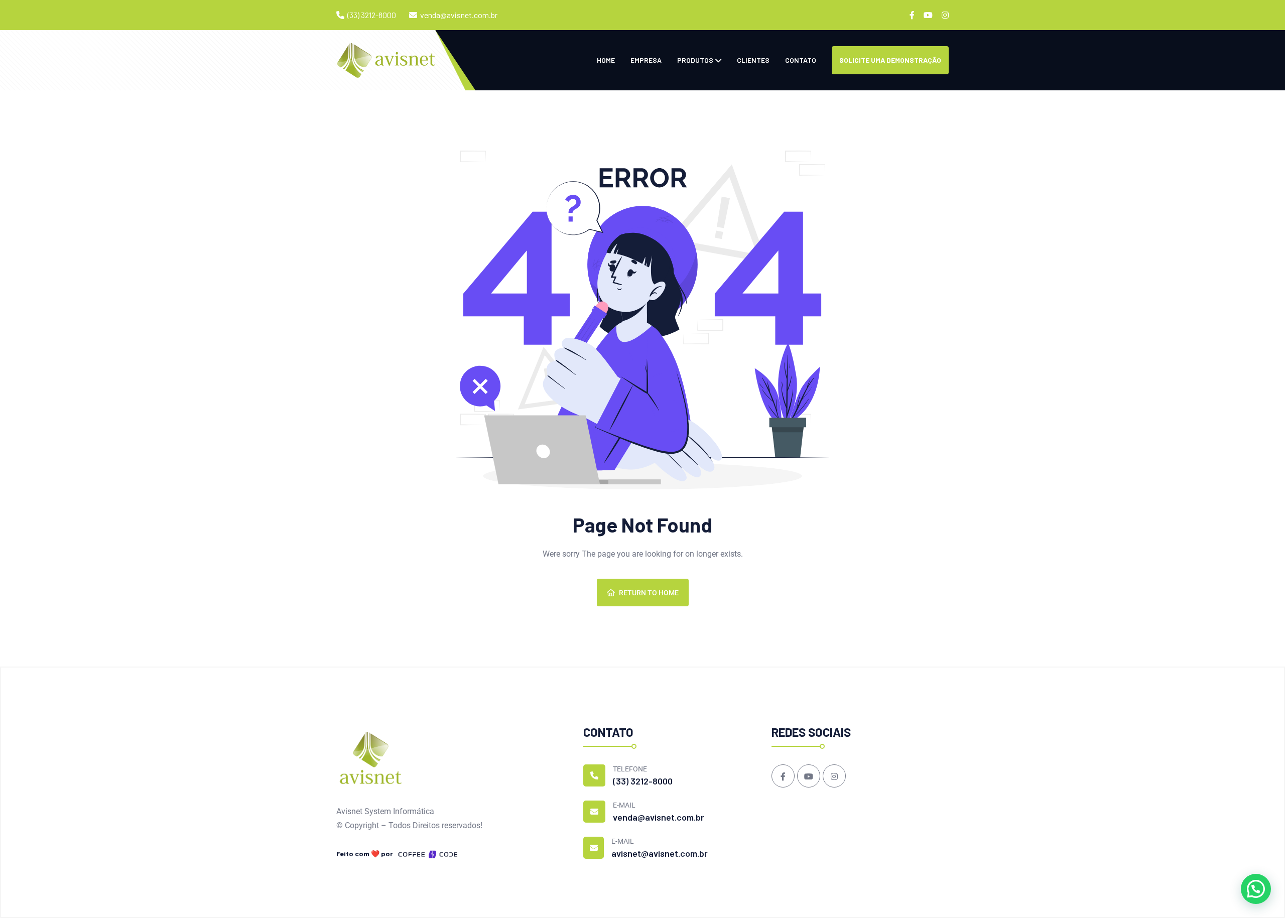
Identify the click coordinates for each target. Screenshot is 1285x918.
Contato (800, 60)
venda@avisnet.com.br (458, 15)
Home (606, 60)
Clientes (753, 60)
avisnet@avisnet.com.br (659, 853)
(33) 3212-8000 (371, 15)
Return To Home (649, 593)
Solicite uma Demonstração (890, 60)
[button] (1256, 889)
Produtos (695, 60)
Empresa (646, 60)
